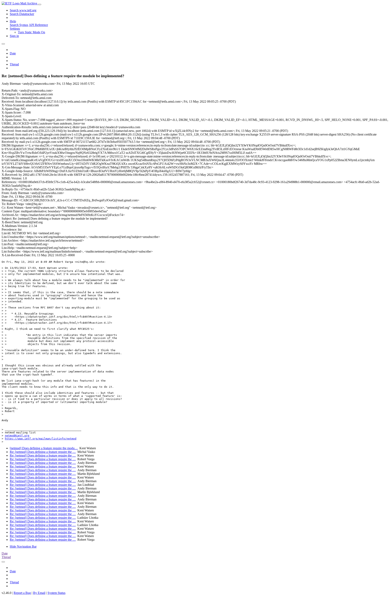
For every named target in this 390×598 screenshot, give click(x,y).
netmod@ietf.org (17, 435)
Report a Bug (22, 593)
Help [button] (13, 21)
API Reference (38, 25)
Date (13, 53)
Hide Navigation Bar (23, 546)
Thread (14, 64)
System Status (56, 593)
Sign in (14, 36)
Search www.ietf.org (23, 10)
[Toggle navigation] (39, 4)
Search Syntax (19, 25)
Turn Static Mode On (31, 32)
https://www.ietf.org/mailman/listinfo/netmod (40, 438)
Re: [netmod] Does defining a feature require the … (43, 452)
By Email (39, 593)
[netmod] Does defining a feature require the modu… (44, 448)
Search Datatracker (22, 14)
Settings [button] (15, 28)
